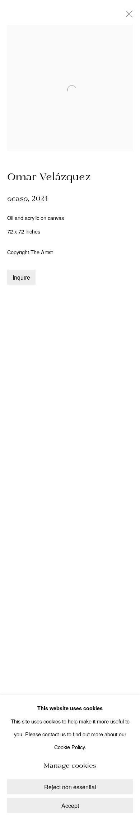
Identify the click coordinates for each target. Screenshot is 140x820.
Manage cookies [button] (70, 766)
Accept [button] (70, 805)
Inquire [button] (21, 277)
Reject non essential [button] (70, 787)
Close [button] (127, 16)
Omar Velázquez (49, 177)
